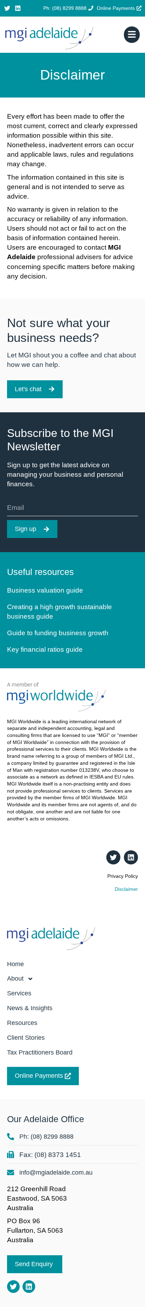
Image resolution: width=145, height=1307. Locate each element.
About (15, 978)
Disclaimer (126, 889)
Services (19, 993)
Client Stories (26, 1037)
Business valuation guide (45, 590)
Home (15, 964)
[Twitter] (7, 8)
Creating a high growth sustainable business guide (59, 611)
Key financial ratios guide (45, 649)
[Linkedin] (18, 8)
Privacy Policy (122, 876)
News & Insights (29, 1008)
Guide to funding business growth (57, 633)
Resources (22, 1022)
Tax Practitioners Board (39, 1052)
